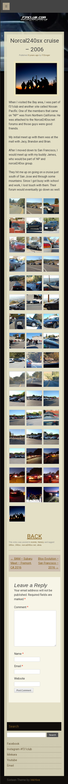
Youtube (12, 760)
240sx (18, 545)
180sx (11, 545)
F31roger (46, 55)
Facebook (13, 743)
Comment (21, 607)
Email (18, 666)
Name (19, 653)
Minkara (12, 754)
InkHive (35, 780)
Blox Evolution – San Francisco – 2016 (48, 563)
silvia (39, 545)
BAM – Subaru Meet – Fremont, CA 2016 (21, 563)
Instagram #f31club (19, 749)
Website (19, 678)
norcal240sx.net (29, 545)
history (41, 542)
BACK (34, 536)
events (34, 542)
